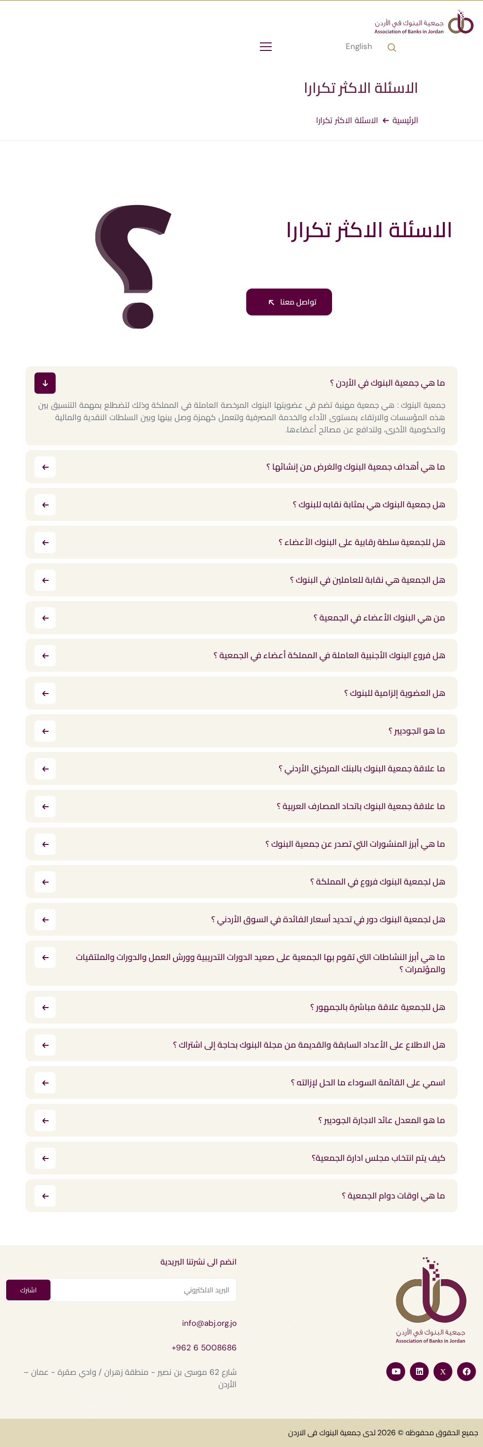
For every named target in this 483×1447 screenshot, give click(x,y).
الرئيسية (405, 120)
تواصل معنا (297, 302)
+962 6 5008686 (204, 1347)
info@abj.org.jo (209, 1323)
